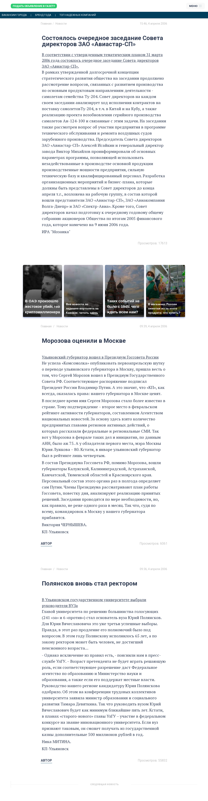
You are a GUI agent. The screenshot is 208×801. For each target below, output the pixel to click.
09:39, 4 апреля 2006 (153, 326)
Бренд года (43, 15)
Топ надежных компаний (78, 15)
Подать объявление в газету (34, 6)
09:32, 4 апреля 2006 (153, 786)
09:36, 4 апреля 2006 (153, 569)
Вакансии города (14, 15)
